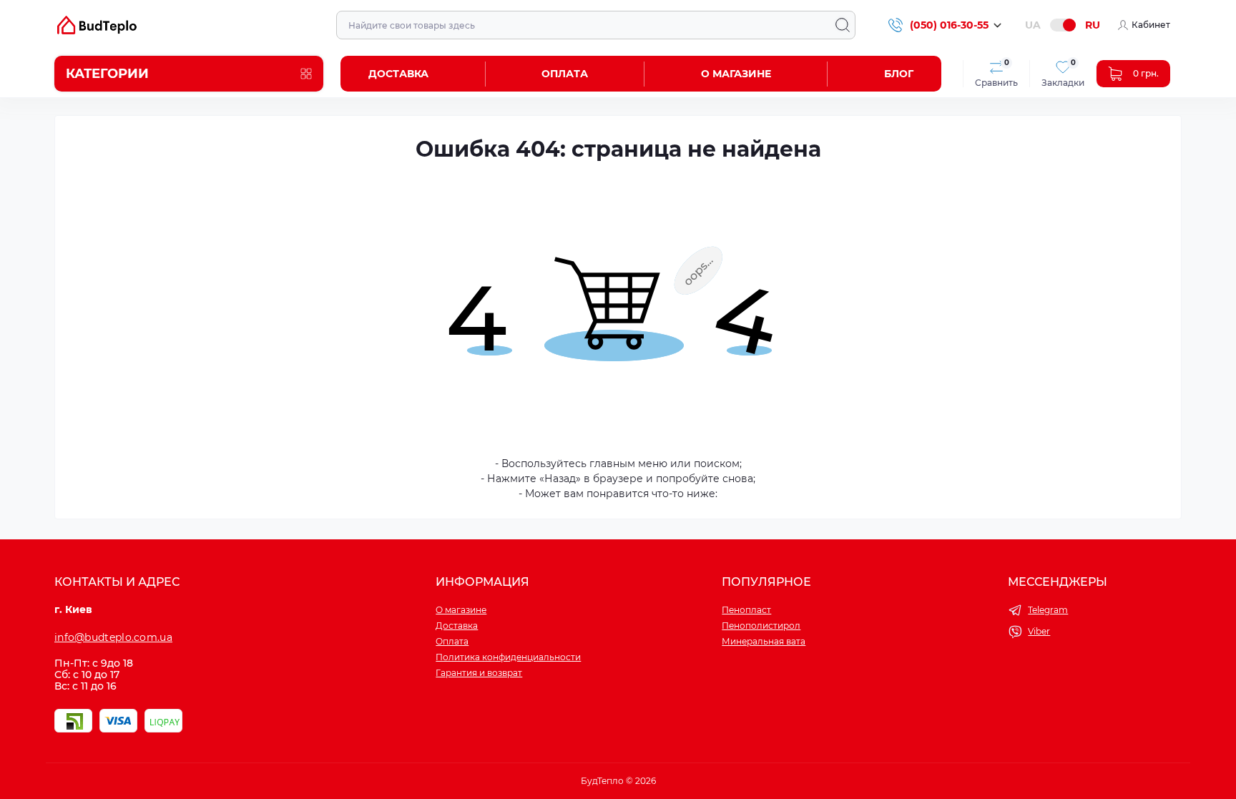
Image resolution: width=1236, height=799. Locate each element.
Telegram (1048, 609)
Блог (898, 73)
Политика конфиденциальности (508, 657)
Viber (1039, 631)
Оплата (564, 73)
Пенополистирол (761, 625)
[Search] (842, 25)
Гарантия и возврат (479, 672)
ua (1033, 25)
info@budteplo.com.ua (113, 637)
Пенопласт (746, 609)
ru (1092, 25)
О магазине (736, 73)
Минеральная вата (763, 641)
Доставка (398, 73)
